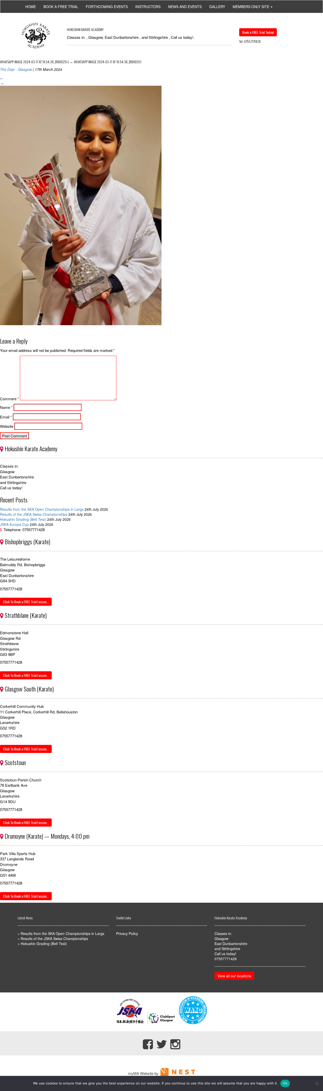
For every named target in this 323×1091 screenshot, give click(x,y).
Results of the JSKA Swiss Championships (33, 514)
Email (6, 416)
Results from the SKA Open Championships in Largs (42, 509)
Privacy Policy (127, 933)
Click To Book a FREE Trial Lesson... (26, 601)
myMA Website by (144, 1073)
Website (6, 426)
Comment (9, 398)
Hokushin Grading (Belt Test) (23, 519)
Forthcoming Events (107, 6)
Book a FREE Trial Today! (258, 32)
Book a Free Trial (60, 6)
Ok (285, 1083)
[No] (316, 1083)
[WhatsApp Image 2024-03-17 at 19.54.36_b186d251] (81, 328)
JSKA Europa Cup (14, 524)
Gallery (217, 6)
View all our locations (234, 975)
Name (6, 407)
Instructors (147, 6)
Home (30, 6)
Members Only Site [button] (251, 6)
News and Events (185, 6)
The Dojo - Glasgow (16, 69)
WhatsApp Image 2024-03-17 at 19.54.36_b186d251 (105, 61)
